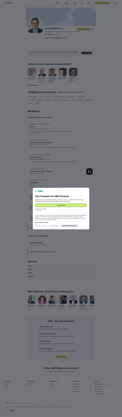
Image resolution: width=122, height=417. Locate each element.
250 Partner (47, 215)
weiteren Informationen (40, 219)
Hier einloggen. (38, 210)
